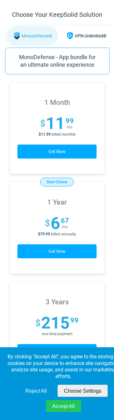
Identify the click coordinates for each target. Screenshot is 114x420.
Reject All (36, 391)
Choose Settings (82, 391)
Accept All (63, 406)
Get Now (57, 151)
